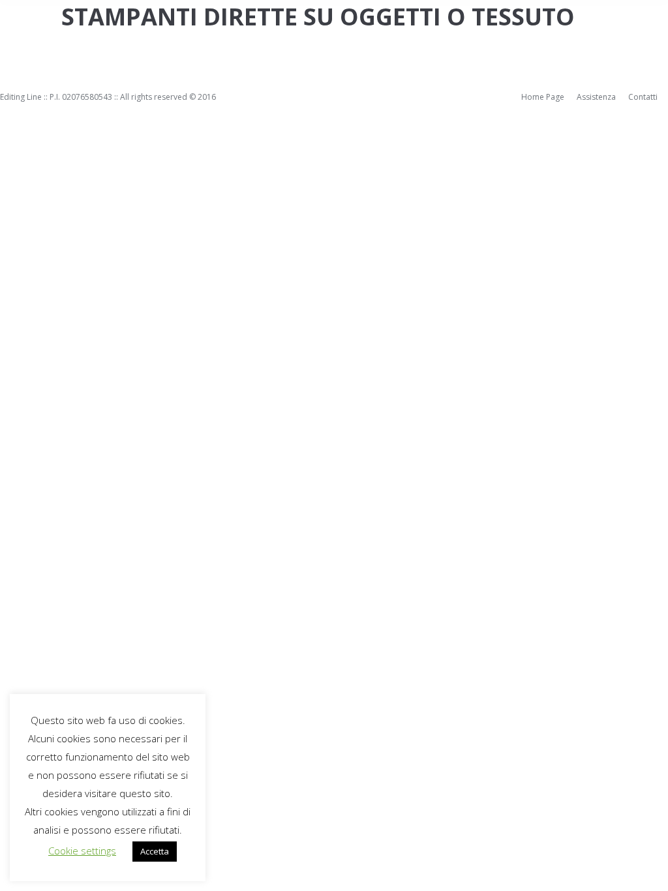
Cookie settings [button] (82, 850)
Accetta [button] (154, 851)
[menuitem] (542, 97)
